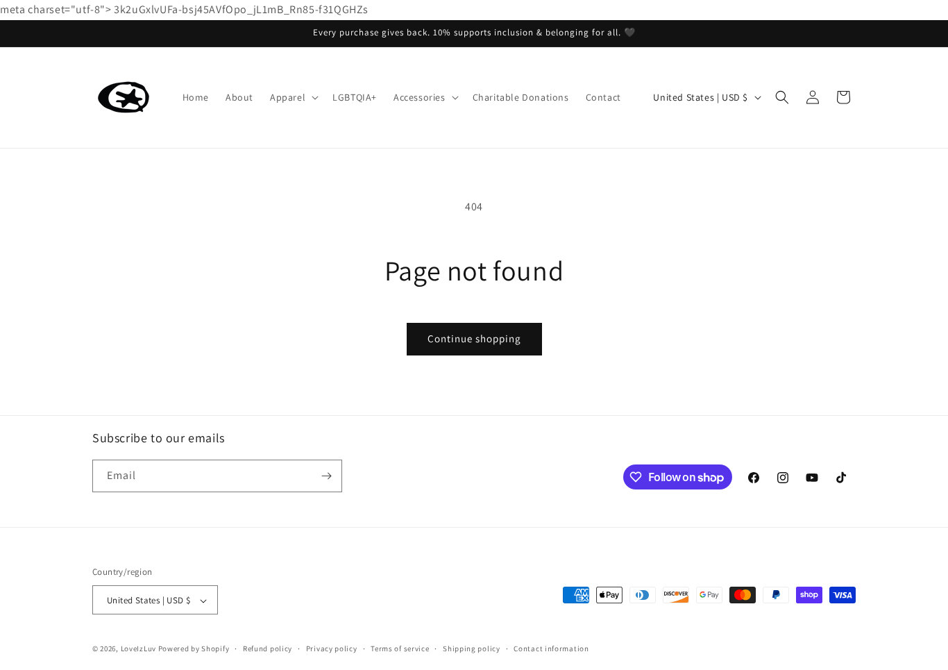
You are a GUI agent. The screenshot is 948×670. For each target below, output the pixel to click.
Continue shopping (474, 338)
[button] (293, 97)
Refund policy (267, 648)
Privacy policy (331, 648)
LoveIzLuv (138, 649)
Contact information (551, 648)
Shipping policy (471, 648)
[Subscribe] (326, 476)
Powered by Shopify (194, 649)
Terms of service (400, 648)
